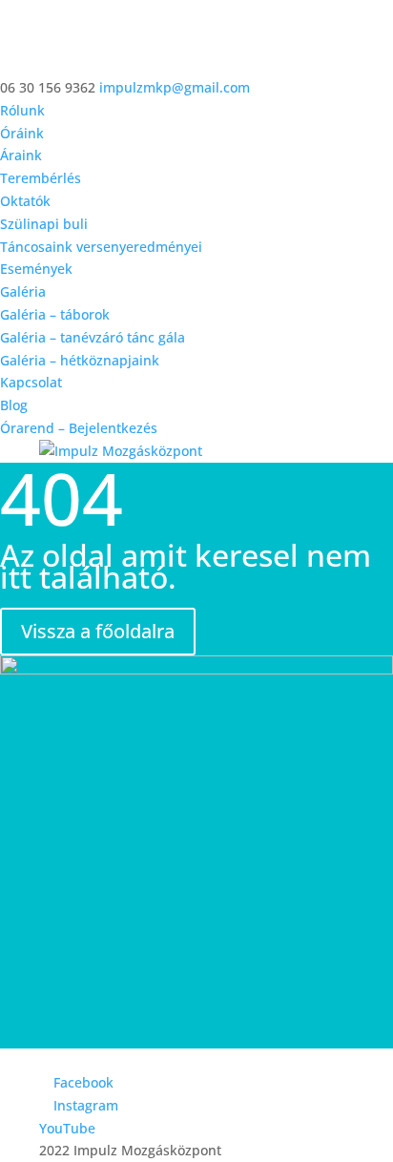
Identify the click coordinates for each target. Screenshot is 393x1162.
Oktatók (25, 201)
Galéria (23, 291)
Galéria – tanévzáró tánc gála (92, 337)
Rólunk (22, 110)
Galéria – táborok (55, 314)
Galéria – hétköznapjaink (79, 360)
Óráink (22, 133)
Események (36, 268)
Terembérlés (40, 178)
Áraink (21, 155)
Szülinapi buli (44, 224)
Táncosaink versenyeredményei (101, 247)
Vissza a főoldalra (98, 631)
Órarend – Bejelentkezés (78, 428)
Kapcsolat (31, 382)
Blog (14, 405)
